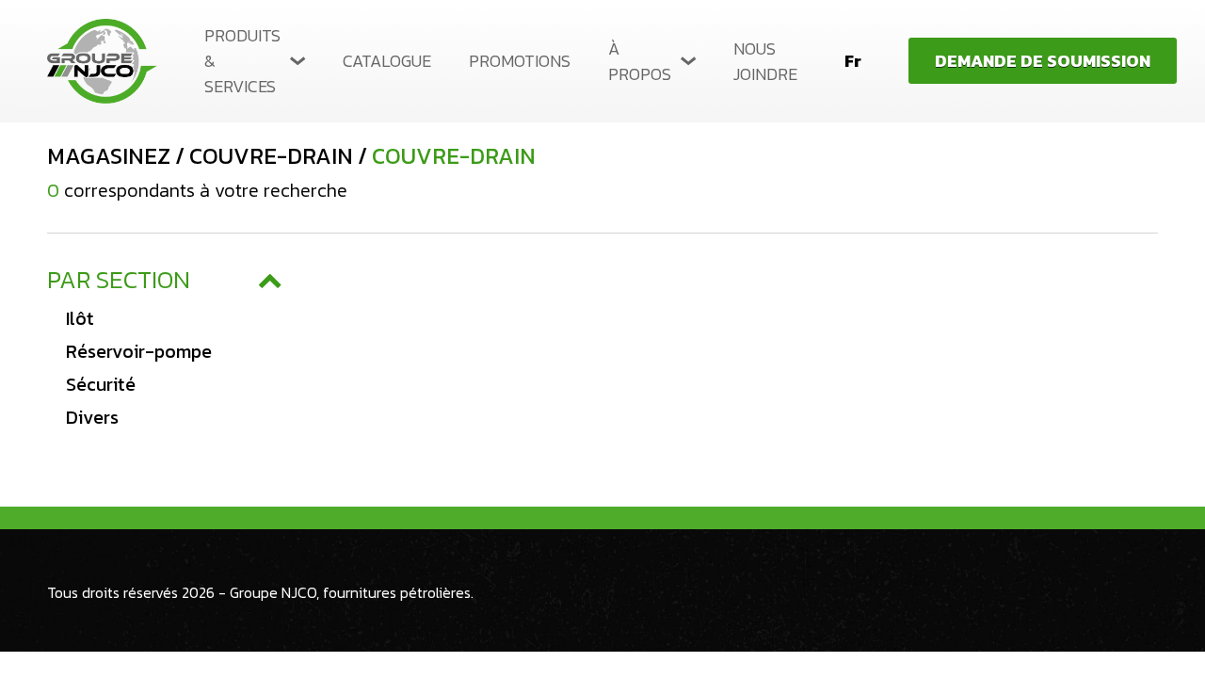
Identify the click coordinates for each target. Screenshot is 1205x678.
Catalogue (387, 60)
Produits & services (242, 61)
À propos (639, 61)
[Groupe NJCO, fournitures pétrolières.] (102, 61)
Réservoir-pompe (139, 351)
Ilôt (80, 318)
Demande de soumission (1042, 60)
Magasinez (108, 156)
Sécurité (101, 384)
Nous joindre (765, 61)
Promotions (519, 60)
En (853, 89)
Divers (92, 417)
